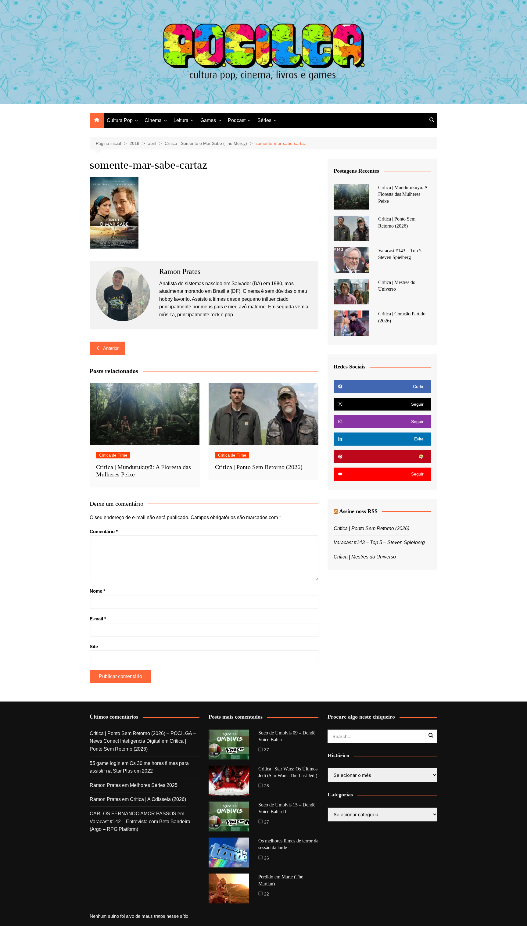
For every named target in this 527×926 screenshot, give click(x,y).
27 (266, 822)
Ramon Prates (105, 785)
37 (266, 749)
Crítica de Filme (113, 455)
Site (94, 646)
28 (266, 785)
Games (208, 120)
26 (266, 858)
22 (266, 894)
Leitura (181, 120)
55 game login (105, 763)
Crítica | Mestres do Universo (365, 556)
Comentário (104, 531)
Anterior (111, 348)
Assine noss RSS (358, 511)
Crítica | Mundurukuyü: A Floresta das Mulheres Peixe (403, 194)
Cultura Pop (120, 120)
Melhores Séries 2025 (153, 785)
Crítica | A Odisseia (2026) (158, 799)
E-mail (98, 618)
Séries (264, 120)
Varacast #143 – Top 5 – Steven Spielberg (379, 542)
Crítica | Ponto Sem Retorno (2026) (259, 467)
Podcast (237, 120)
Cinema (153, 120)
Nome (97, 591)
